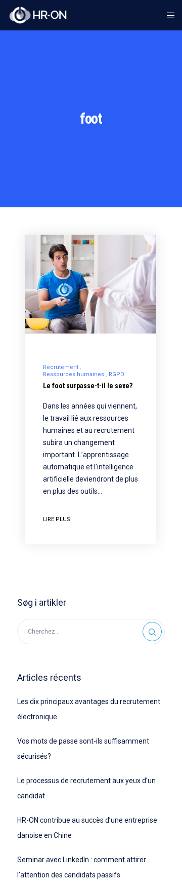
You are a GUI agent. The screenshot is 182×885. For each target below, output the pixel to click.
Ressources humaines (73, 374)
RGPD (116, 374)
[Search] (152, 631)
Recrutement (60, 367)
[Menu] (167, 15)
